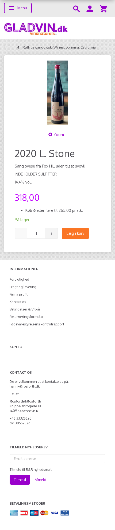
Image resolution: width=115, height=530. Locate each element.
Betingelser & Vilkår (25, 309)
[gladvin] (57, 28)
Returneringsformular (27, 316)
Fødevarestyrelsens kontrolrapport (37, 324)
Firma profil (19, 294)
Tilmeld (20, 479)
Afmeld (40, 479)
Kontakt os (18, 302)
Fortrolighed (19, 279)
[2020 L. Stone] (57, 93)
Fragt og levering (23, 287)
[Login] (90, 8)
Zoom (58, 134)
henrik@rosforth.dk (25, 386)
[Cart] (103, 8)
